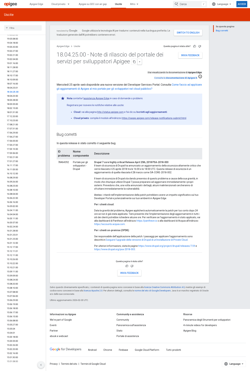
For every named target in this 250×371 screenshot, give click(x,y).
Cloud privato (58, 4)
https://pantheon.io (147, 220)
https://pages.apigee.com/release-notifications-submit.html (154, 118)
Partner (54, 330)
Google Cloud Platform (147, 350)
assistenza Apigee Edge (96, 98)
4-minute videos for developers (200, 325)
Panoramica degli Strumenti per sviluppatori (206, 319)
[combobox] (190, 4)
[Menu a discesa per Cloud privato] (70, 4)
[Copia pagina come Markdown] (134, 62)
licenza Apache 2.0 (93, 290)
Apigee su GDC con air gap (93, 4)
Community (122, 319)
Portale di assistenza (127, 336)
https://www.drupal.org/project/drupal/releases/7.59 (166, 246)
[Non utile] (199, 46)
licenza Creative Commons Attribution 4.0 (164, 287)
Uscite (118, 4)
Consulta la (175, 78)
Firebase (123, 350)
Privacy (54, 363)
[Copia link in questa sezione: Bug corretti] (80, 135)
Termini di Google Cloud (93, 363)
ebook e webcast (59, 336)
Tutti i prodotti (173, 350)
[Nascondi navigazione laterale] (41, 364)
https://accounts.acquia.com (109, 224)
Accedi (242, 4)
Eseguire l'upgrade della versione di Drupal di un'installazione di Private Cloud (147, 239)
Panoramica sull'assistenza (131, 325)
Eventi (53, 325)
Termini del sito (69, 363)
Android (92, 350)
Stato (119, 330)
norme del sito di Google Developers (153, 290)
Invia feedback (190, 55)
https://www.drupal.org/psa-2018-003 (114, 249)
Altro (132, 4)
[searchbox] (23, 28)
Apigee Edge (36, 4)
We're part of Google (61, 319)
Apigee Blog (189, 330)
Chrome (107, 350)
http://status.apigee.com (110, 112)
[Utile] (194, 46)
